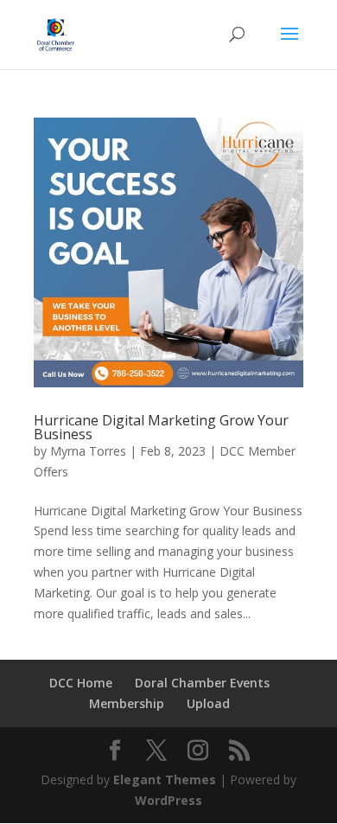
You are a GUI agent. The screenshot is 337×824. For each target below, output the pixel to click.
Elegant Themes (164, 779)
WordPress (168, 800)
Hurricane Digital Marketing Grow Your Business (161, 427)
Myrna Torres (88, 451)
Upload (208, 703)
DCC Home (80, 682)
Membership (126, 703)
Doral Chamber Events (202, 682)
